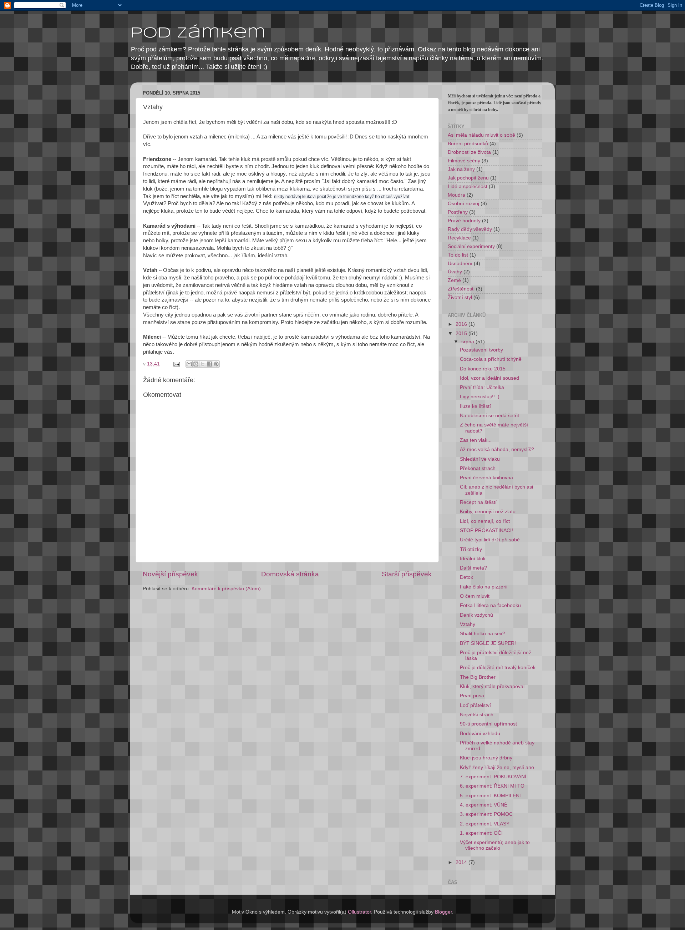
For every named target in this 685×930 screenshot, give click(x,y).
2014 (462, 862)
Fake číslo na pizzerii (483, 587)
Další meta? (473, 568)
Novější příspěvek (170, 574)
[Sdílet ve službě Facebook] (209, 364)
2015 (462, 333)
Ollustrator (359, 912)
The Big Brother (478, 677)
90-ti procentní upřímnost (488, 724)
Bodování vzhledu (480, 733)
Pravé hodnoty (464, 220)
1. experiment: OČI (481, 833)
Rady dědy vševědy (470, 229)
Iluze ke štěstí (475, 406)
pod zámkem (198, 33)
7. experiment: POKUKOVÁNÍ (493, 776)
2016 (462, 324)
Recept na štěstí (478, 502)
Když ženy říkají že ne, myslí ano (497, 767)
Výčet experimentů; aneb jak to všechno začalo (495, 845)
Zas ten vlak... (476, 440)
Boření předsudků (468, 143)
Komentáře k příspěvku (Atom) (226, 588)
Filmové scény (464, 160)
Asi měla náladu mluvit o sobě (481, 135)
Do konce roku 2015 (483, 369)
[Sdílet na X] (202, 364)
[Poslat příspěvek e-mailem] (176, 364)
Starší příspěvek (407, 574)
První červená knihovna (486, 477)
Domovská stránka (290, 574)
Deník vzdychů (476, 615)
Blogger (443, 912)
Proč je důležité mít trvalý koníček (498, 667)
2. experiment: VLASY (484, 824)
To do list (458, 255)
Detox (466, 577)
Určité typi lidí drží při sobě (490, 539)
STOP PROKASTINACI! (486, 530)
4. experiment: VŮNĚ (483, 805)
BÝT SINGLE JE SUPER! (488, 643)
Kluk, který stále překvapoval (492, 686)
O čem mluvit (474, 596)
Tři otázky (471, 549)
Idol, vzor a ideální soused (489, 378)
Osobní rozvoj (463, 203)
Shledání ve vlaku (480, 459)
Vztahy (467, 624)
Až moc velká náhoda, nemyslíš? (497, 449)
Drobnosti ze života (469, 152)
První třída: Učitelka (482, 387)
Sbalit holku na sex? (482, 633)
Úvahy (455, 271)
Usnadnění (460, 263)
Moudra (456, 195)
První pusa (472, 695)
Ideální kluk (473, 558)
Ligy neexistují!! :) (479, 396)
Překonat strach (478, 468)
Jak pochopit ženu (468, 178)
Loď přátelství (475, 705)
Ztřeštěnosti (461, 289)
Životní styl (460, 297)
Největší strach (476, 714)
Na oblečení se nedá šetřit (489, 415)
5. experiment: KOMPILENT (491, 795)
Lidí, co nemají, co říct (485, 521)
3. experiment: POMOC (486, 814)
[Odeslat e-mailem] (189, 364)
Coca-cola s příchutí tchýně (491, 359)
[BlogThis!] (195, 364)
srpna (468, 341)
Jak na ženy (461, 169)
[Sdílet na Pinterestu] (216, 364)
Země (454, 280)
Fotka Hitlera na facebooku (490, 605)
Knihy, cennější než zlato (488, 511)
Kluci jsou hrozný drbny (486, 757)
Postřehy (458, 212)
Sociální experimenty (471, 246)
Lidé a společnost (467, 186)
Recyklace (459, 238)
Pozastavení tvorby (481, 350)
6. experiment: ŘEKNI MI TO (492, 786)
